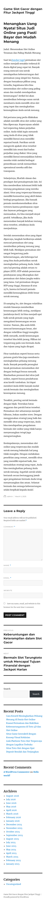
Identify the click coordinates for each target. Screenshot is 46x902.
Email (7, 578)
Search (7, 689)
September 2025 (14, 835)
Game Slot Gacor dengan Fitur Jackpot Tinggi (23, 10)
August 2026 (12, 796)
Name (7, 565)
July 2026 (11, 799)
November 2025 (14, 828)
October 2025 (13, 831)
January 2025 (13, 864)
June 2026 (11, 803)
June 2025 (11, 846)
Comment (9, 527)
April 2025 (11, 853)
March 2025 (12, 856)
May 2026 (11, 806)
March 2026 (12, 813)
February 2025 (13, 860)
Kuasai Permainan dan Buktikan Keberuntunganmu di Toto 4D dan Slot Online (23, 727)
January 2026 (13, 821)
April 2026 (11, 810)
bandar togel (18, 60)
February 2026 (13, 817)
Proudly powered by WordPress (16, 897)
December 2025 (14, 824)
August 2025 (12, 839)
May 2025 (11, 849)
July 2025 (11, 842)
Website (8, 590)
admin (10, 496)
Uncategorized (13, 884)
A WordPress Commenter (17, 772)
